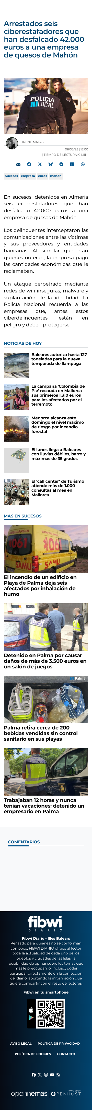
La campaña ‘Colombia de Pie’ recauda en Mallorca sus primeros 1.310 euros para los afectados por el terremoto (58, 395)
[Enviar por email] (18, 164)
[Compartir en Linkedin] (72, 164)
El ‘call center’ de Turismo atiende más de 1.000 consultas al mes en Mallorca (57, 488)
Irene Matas (33, 142)
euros (42, 176)
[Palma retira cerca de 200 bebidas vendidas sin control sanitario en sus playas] (46, 699)
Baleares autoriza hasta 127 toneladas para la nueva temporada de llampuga (59, 359)
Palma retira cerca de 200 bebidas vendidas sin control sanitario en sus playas (41, 733)
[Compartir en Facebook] (29, 164)
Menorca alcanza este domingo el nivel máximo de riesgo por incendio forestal (57, 425)
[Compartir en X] (39, 164)
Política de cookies (33, 1054)
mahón (55, 176)
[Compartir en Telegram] (61, 164)
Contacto (66, 1054)
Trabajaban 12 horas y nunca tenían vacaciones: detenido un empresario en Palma (44, 806)
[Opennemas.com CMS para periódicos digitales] (46, 1098)
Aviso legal (21, 1044)
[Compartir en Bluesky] (50, 164)
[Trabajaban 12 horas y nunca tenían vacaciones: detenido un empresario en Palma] (46, 771)
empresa (28, 176)
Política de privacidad (59, 1044)
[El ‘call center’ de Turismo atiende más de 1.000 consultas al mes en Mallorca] (16, 492)
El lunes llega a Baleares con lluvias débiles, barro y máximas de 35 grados (58, 454)
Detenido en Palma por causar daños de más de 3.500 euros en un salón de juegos (45, 661)
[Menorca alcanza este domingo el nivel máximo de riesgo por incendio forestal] (16, 428)
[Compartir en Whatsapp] (82, 164)
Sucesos (11, 176)
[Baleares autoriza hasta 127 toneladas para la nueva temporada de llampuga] (16, 365)
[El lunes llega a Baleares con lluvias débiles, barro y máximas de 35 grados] (16, 460)
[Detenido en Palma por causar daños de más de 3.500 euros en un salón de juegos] (46, 626)
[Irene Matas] (12, 143)
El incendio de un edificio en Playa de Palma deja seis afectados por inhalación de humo (40, 585)
